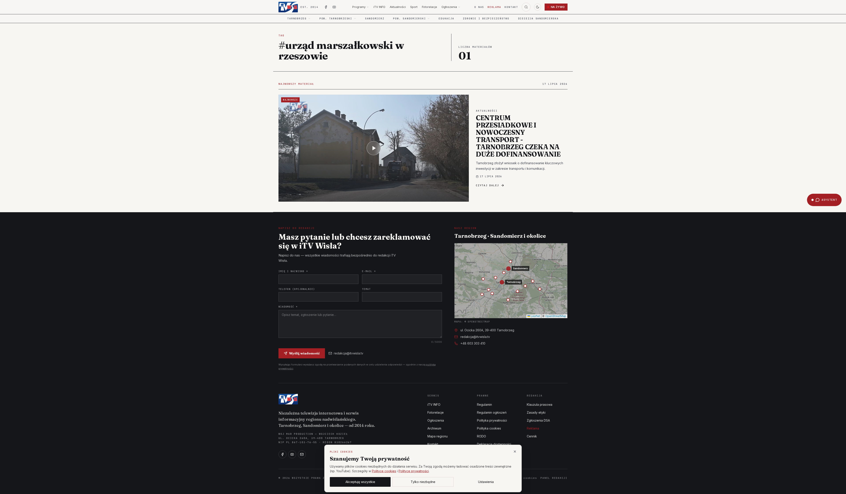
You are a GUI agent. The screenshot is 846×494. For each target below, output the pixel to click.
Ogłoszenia (449, 7)
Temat (366, 289)
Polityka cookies (489, 428)
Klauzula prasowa (539, 404)
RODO (481, 436)
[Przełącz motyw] (537, 7)
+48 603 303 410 (472, 343)
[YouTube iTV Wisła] (334, 7)
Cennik (532, 436)
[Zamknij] (515, 451)
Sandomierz (374, 18)
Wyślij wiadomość (304, 353)
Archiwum (434, 428)
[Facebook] (282, 454)
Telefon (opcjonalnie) (296, 289)
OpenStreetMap (555, 316)
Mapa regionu (437, 436)
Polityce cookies (384, 471)
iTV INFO (379, 7)
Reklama (494, 7)
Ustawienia (486, 482)
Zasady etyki (536, 412)
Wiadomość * (288, 306)
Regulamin (484, 404)
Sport (413, 7)
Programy (358, 7)
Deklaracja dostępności (494, 444)
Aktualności (398, 7)
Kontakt (511, 7)
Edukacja (446, 18)
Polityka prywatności (492, 420)
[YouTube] (292, 454)
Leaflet (535, 316)
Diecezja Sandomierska (538, 18)
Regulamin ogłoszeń (491, 412)
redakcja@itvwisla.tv (348, 353)
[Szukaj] (526, 7)
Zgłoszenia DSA (538, 420)
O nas (479, 7)
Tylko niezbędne (423, 482)
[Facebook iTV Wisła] (326, 7)
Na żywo (558, 7)
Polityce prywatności (414, 471)
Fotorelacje (429, 7)
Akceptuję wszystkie (360, 482)
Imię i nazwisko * (293, 271)
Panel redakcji (554, 477)
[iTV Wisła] (288, 399)
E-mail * (369, 271)
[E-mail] (302, 454)
